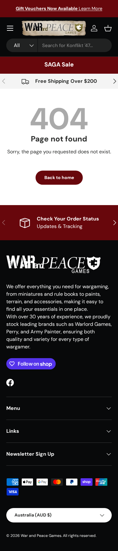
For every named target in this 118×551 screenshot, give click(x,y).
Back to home (59, 177)
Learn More (59, 8)
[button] (108, 28)
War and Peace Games (41, 535)
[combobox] (59, 45)
